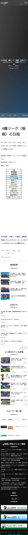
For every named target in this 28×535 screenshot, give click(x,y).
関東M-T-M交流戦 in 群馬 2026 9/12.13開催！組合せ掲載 (14, 462)
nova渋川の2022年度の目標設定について (18, 296)
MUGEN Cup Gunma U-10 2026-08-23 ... (11, 319)
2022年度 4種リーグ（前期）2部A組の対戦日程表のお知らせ (18, 289)
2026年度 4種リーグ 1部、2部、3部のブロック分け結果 (19, 359)
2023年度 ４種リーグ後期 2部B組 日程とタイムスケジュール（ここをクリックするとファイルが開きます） (14, 239)
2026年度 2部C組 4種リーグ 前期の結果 (19, 400)
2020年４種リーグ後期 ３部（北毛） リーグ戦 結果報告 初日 (18, 282)
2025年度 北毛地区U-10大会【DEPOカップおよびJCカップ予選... (18, 368)
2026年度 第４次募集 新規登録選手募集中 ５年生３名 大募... (14, 312)
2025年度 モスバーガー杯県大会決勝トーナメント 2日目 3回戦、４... (19, 384)
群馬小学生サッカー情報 (14, 444)
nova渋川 (4, 3)
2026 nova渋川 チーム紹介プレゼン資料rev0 (11, 341)
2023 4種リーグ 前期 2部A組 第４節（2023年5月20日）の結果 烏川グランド (18, 275)
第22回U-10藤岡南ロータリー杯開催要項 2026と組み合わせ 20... (18, 376)
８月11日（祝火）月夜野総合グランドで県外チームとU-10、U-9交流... (13, 334)
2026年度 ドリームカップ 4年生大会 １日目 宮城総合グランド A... (14, 326)
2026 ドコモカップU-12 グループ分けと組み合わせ (18, 393)
